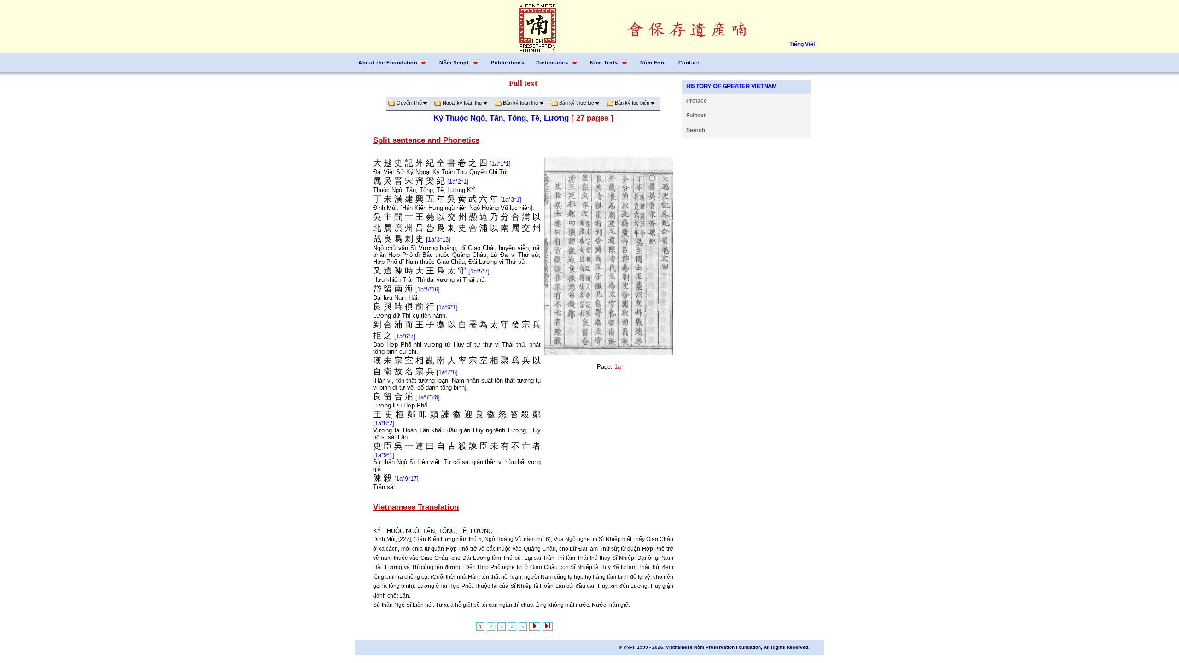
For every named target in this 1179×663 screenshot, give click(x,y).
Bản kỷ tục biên (632, 102)
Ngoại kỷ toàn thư (462, 102)
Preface (696, 101)
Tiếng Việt (802, 44)
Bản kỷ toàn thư (521, 102)
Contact (689, 62)
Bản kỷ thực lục (576, 102)
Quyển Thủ (409, 102)
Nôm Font (653, 62)
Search (695, 130)
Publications (507, 62)
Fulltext (696, 115)
